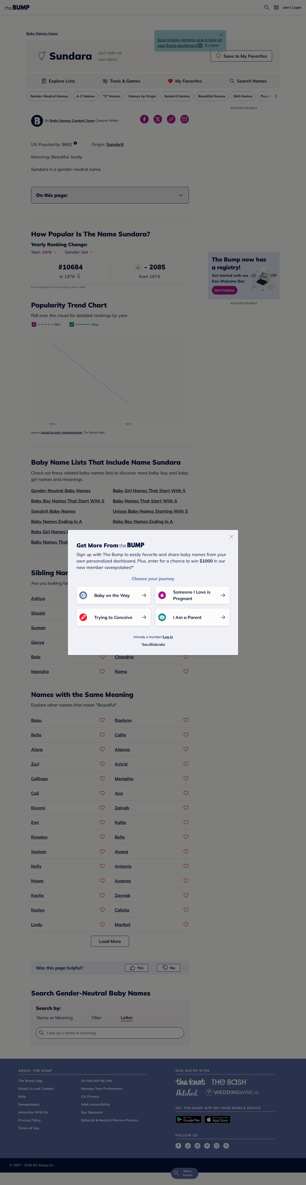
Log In (168, 637)
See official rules (153, 644)
